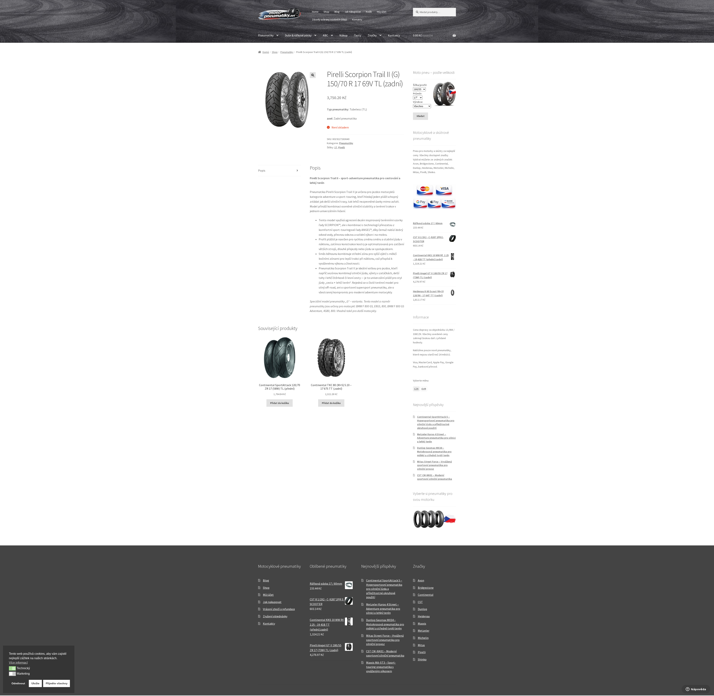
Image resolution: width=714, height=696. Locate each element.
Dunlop (422, 609)
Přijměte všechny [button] (56, 683)
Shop (326, 11)
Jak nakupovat (353, 11)
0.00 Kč (423, 35)
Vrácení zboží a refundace (279, 609)
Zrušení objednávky (275, 616)
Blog (337, 11)
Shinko (422, 659)
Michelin (423, 638)
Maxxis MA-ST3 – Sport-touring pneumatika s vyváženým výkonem (381, 667)
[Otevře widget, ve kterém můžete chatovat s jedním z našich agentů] (696, 689)
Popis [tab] (261, 170)
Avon (421, 580)
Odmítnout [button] (18, 683)
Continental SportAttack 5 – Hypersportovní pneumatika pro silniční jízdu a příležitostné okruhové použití (435, 422)
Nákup (343, 35)
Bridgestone (426, 587)
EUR (424, 388)
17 (335, 147)
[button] (313, 75)
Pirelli (341, 147)
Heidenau (424, 616)
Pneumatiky (266, 35)
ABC (325, 35)
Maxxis (422, 623)
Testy (357, 35)
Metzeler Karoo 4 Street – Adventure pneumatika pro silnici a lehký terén (436, 438)
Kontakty (357, 19)
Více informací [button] (18, 662)
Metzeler (423, 630)
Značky (372, 35)
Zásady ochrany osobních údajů (329, 19)
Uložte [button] (35, 683)
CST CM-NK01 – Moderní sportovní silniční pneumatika (434, 477)
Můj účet (381, 11)
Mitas (421, 645)
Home (315, 11)
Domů (266, 52)
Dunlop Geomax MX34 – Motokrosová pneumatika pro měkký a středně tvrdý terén (434, 451)
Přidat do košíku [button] (279, 403)
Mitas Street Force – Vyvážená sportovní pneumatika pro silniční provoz (434, 465)
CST (420, 602)
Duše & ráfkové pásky (298, 35)
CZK (416, 388)
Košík (369, 11)
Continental (425, 595)
